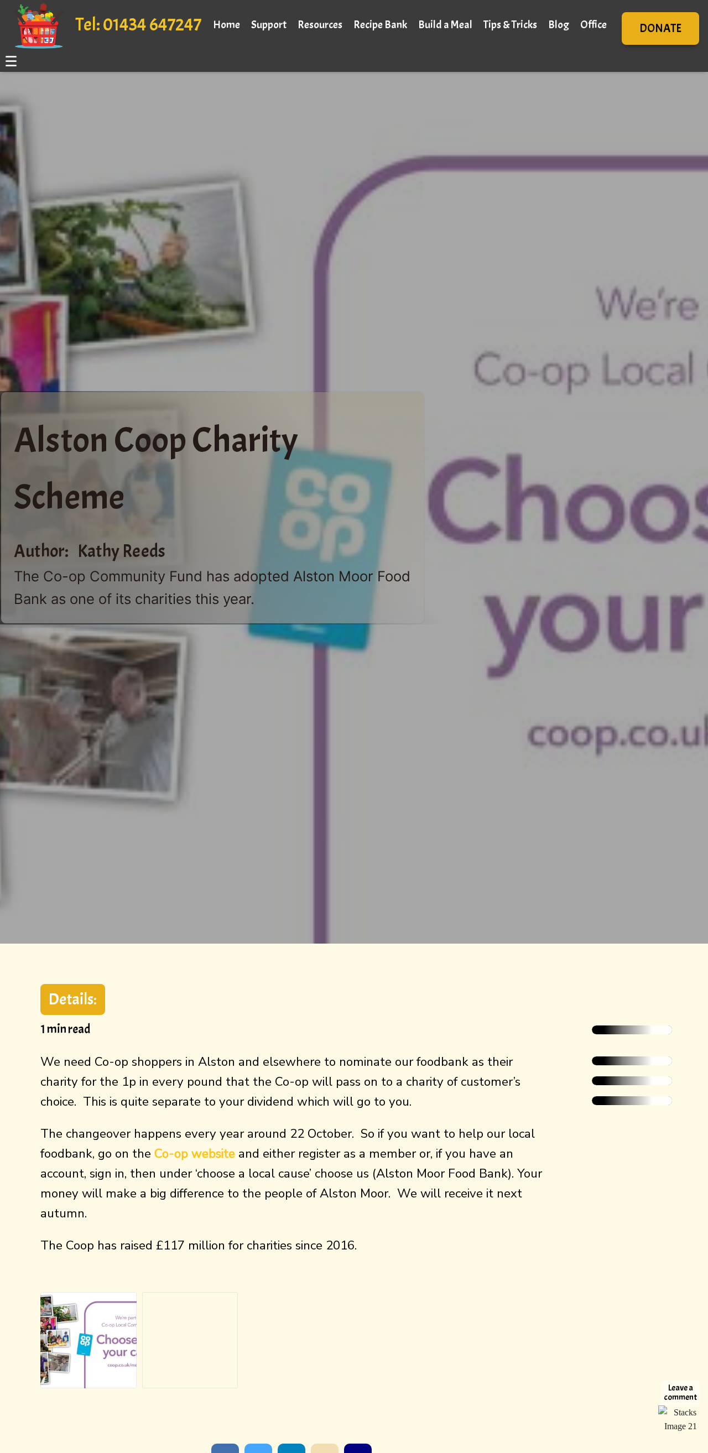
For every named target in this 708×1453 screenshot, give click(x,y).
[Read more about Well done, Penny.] (632, 1080)
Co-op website (194, 1153)
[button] (660, 28)
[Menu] (11, 61)
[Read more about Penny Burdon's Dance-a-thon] (632, 1100)
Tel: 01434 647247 (138, 24)
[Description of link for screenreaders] (680, 1414)
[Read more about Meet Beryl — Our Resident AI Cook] (632, 1029)
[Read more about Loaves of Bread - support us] (632, 1060)
